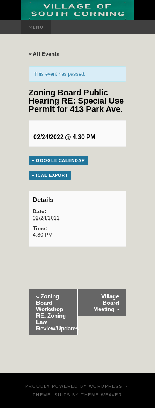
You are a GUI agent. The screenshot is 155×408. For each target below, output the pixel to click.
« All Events (44, 54)
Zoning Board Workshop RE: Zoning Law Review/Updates (57, 312)
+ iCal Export (50, 175)
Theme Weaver (101, 395)
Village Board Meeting (106, 302)
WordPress (105, 386)
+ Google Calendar (58, 160)
